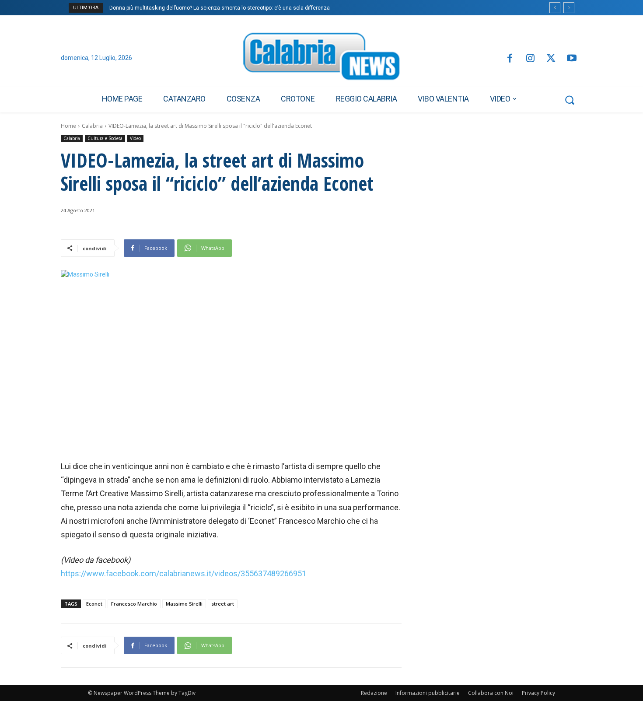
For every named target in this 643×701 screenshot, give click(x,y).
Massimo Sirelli (184, 603)
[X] (551, 59)
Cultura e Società (104, 138)
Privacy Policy (538, 693)
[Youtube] (572, 59)
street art (222, 603)
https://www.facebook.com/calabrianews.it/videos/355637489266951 (183, 573)
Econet (94, 603)
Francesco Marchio (134, 603)
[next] (568, 7)
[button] (569, 99)
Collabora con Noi (491, 693)
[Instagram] (530, 59)
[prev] (554, 7)
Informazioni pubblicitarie (427, 693)
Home (68, 126)
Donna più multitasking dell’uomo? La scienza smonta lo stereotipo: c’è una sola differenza (219, 8)
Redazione (374, 693)
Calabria (92, 126)
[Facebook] (509, 59)
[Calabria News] (321, 58)
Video (135, 138)
